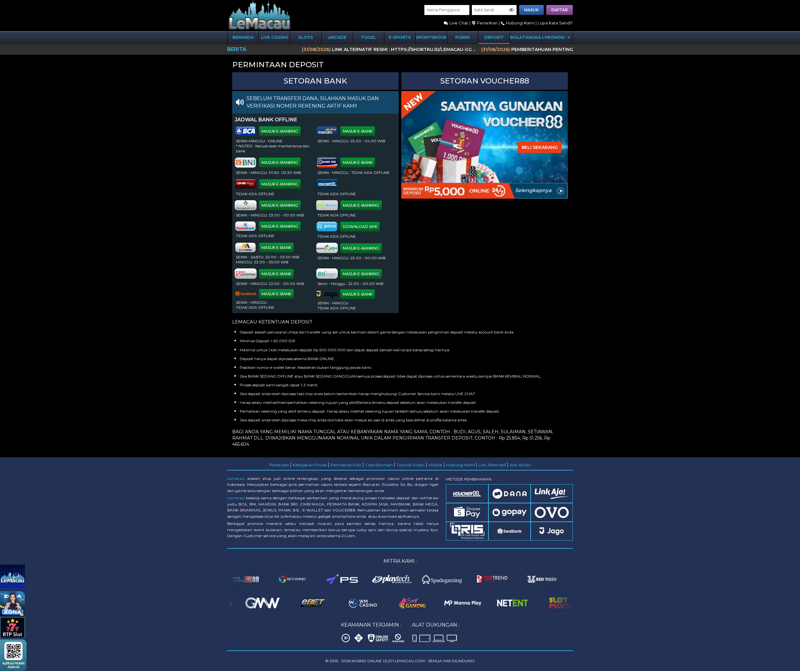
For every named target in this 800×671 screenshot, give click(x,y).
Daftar (559, 10)
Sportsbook (431, 37)
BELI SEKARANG (540, 147)
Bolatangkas (526, 37)
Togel (368, 37)
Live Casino (274, 37)
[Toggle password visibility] (511, 10)
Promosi (555, 37)
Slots (305, 37)
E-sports (400, 37)
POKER (462, 37)
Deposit (494, 37)
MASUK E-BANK (357, 131)
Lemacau (236, 478)
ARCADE (337, 37)
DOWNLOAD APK (360, 226)
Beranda (243, 37)
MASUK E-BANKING (280, 131)
